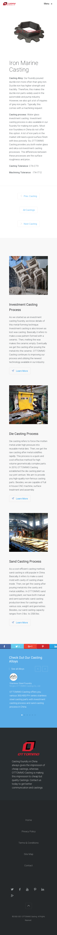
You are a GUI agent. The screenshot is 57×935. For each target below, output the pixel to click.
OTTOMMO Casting (29, 917)
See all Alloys (17, 669)
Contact (28, 865)
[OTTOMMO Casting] (9, 3)
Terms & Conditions (28, 842)
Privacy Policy (29, 831)
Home (28, 820)
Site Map (28, 854)
